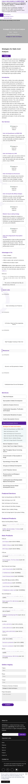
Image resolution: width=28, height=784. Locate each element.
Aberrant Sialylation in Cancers (10, 443)
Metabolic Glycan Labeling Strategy (12, 438)
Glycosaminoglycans (6, 593)
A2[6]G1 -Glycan (13, 543)
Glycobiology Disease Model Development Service (10, 486)
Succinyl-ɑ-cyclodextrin (13, 641)
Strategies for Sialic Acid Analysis (12, 426)
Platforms (4, 745)
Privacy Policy (6, 778)
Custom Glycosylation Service (11, 419)
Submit (7, 704)
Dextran (3, 648)
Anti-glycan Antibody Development (12, 465)
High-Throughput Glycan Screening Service (12, 450)
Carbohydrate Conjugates (7, 607)
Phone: (3, 674)
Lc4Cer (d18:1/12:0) (13, 626)
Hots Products (7, 535)
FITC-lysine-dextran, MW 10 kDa (13, 655)
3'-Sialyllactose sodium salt (14, 588)
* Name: (4, 668)
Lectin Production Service (10, 470)
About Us (4, 747)
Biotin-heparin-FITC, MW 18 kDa (13, 600)
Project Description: (6, 691)
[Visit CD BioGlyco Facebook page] (3, 769)
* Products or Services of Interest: (10, 685)
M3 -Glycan (11, 547)
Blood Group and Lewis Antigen (9, 566)
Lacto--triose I (11, 585)
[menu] (1, 15)
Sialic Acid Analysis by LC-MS (11, 431)
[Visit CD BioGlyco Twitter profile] (7, 769)
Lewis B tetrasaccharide (13, 575)
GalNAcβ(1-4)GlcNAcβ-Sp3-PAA (14, 614)
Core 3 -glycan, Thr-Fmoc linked (14, 559)
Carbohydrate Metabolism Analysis (12, 415)
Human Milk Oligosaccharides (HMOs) (10, 580)
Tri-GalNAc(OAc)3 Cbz (13, 532)
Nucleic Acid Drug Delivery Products (10, 521)
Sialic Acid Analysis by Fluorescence (12, 433)
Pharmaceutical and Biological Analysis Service (11, 474)
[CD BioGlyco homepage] (9, 16)
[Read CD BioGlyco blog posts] (16, 769)
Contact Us (4, 755)
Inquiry (6, 56)
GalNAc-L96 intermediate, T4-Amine (13, 528)
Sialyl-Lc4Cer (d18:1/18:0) (12, 630)
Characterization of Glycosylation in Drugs (12, 456)
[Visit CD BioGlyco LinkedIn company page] (12, 769)
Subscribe (22, 734)
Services (15, 32)
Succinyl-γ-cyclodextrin (13, 644)
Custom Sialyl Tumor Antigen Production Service (14, 446)
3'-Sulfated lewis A (12, 571)
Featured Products (9, 518)
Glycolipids (4, 621)
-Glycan (4, 538)
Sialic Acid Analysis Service (13, 34)
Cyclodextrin (4, 635)
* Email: (4, 680)
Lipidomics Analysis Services (11, 405)
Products (4, 752)
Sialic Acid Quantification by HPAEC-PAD (13, 429)
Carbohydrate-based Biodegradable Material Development (12, 480)
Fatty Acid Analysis (8, 396)
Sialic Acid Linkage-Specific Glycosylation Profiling (15, 440)
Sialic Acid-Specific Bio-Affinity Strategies (13, 435)
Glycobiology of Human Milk (10, 461)
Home (10, 32)
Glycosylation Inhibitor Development (12, 400)
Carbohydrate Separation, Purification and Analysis (13, 409)
